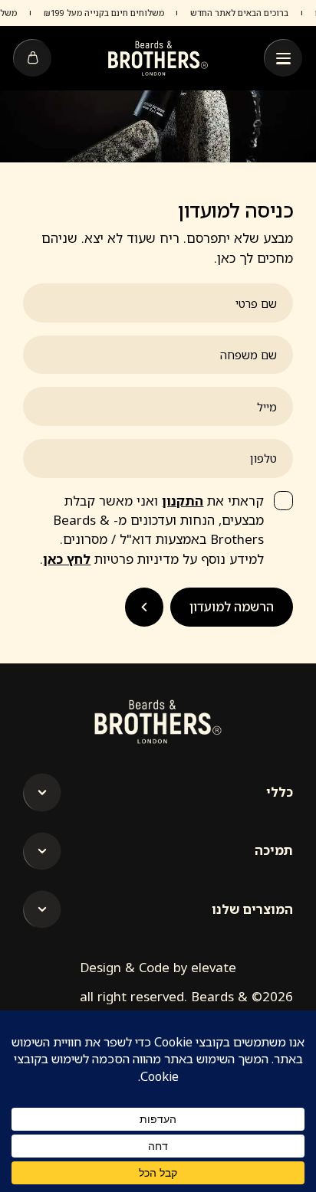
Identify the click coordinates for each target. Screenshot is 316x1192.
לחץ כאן (67, 559)
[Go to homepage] (158, 58)
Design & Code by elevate (158, 967)
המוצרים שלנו (252, 909)
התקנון (182, 500)
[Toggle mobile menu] (283, 58)
